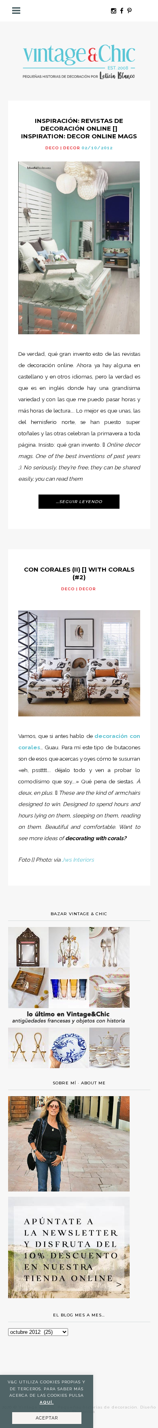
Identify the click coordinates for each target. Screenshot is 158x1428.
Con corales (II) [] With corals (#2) (79, 573)
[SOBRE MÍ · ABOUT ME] (69, 1189)
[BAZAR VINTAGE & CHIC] (69, 1073)
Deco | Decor (62, 148)
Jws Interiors (78, 859)
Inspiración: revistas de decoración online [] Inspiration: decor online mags (79, 128)
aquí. (47, 1402)
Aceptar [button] (47, 1418)
